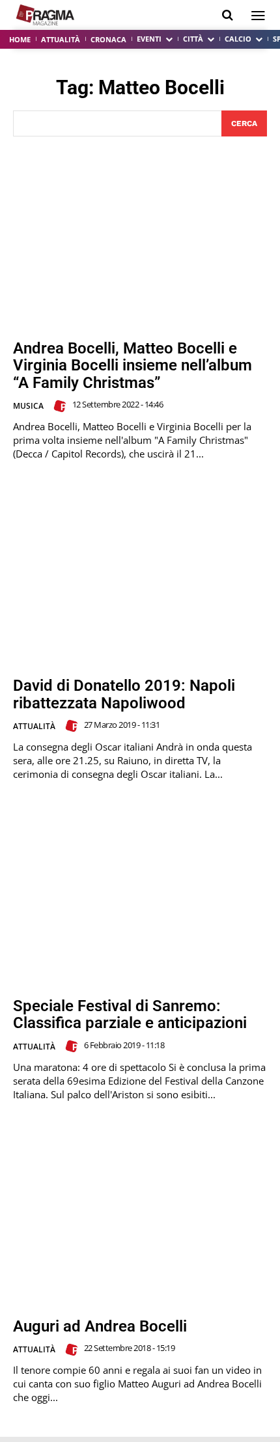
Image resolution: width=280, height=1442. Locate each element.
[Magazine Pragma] (45, 15)
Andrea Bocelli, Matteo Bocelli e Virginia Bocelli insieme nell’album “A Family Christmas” (132, 365)
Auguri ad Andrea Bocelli (100, 1326)
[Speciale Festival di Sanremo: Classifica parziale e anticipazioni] (140, 896)
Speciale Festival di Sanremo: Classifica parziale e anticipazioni (130, 1014)
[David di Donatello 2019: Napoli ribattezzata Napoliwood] (140, 575)
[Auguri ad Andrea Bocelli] (140, 1216)
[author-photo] (61, 406)
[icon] (227, 15)
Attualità (34, 726)
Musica (28, 405)
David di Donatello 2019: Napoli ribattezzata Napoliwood (124, 694)
